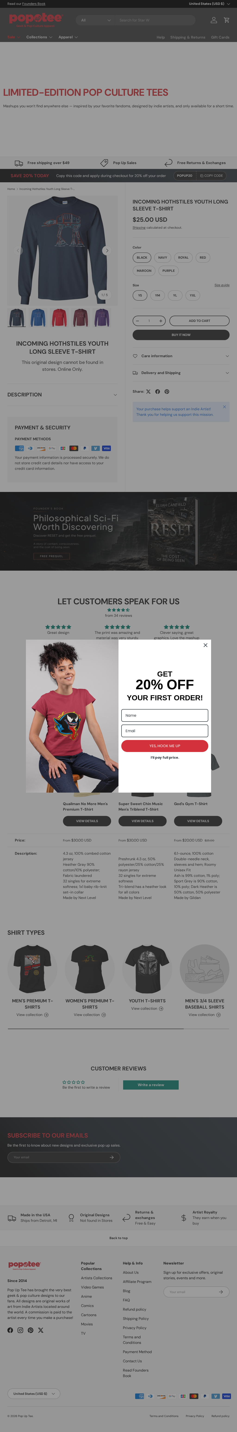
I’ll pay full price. (165, 757)
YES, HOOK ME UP (165, 746)
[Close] (205, 645)
